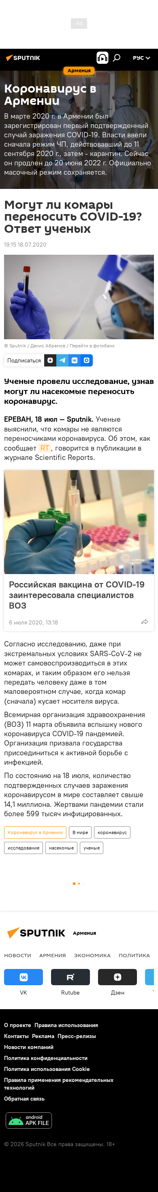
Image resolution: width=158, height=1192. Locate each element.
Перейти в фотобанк (92, 345)
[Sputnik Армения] (24, 61)
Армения (52, 955)
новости (17, 955)
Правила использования (66, 1025)
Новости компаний (28, 1047)
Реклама (43, 1036)
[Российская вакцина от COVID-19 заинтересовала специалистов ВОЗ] (79, 522)
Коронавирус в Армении (35, 832)
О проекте (17, 1025)
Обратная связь (24, 1098)
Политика (134, 955)
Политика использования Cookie (47, 1069)
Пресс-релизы (77, 1036)
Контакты (16, 1036)
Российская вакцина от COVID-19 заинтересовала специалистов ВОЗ (77, 595)
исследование (23, 848)
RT (45, 448)
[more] (145, 621)
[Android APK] (28, 1121)
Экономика (92, 955)
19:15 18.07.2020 (25, 244)
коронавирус (112, 832)
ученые (91, 848)
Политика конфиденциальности (46, 1058)
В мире (80, 832)
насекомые (61, 848)
